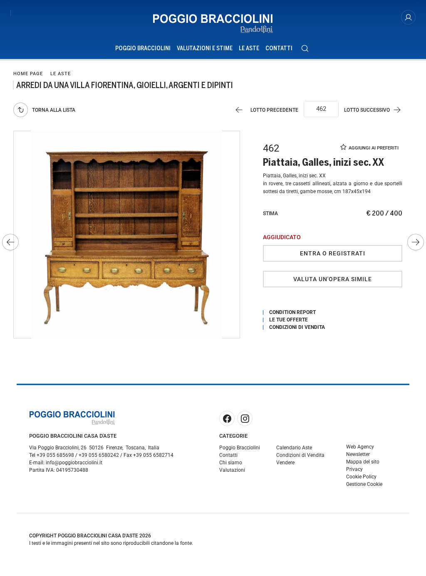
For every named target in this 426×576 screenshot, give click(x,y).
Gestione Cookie (364, 484)
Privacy (354, 469)
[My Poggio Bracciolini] (408, 17)
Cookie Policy (361, 477)
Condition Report (292, 312)
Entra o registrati (332, 253)
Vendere (285, 463)
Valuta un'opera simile (332, 279)
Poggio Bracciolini (143, 48)
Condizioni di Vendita (300, 455)
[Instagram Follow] (245, 418)
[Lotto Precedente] (10, 242)
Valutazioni (232, 470)
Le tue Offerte (288, 320)
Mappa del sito (362, 462)
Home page (28, 73)
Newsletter (358, 454)
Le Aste (249, 48)
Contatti (278, 48)
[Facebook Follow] (227, 418)
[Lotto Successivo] (415, 242)
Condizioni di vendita (297, 327)
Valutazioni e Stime (205, 48)
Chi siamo (230, 463)
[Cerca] (304, 48)
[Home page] (213, 23)
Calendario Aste (294, 448)
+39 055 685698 (55, 455)
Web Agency (360, 447)
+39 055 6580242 (99, 455)
